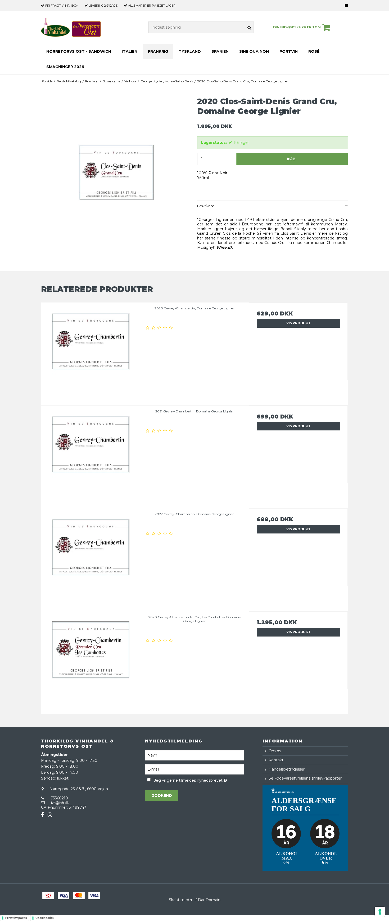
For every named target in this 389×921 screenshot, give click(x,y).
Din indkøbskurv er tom (297, 27)
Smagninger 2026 (65, 66)
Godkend (161, 795)
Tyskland (190, 51)
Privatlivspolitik (16, 918)
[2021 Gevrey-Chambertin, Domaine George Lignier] (90, 455)
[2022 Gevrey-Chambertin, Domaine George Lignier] (90, 557)
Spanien (220, 51)
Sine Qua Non (254, 51)
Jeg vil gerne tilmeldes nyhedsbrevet (199, 779)
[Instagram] (50, 815)
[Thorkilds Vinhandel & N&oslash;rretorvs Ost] (71, 27)
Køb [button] (291, 159)
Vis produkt (298, 323)
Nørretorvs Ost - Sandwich (78, 51)
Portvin (288, 51)
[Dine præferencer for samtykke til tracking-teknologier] (380, 912)
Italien (129, 51)
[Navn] (194, 755)
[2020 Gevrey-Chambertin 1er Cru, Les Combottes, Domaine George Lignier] (90, 660)
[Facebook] (42, 815)
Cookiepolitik (44, 918)
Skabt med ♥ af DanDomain (194, 899)
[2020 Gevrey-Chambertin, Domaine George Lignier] (90, 351)
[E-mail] (194, 769)
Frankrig (158, 51)
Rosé (313, 51)
